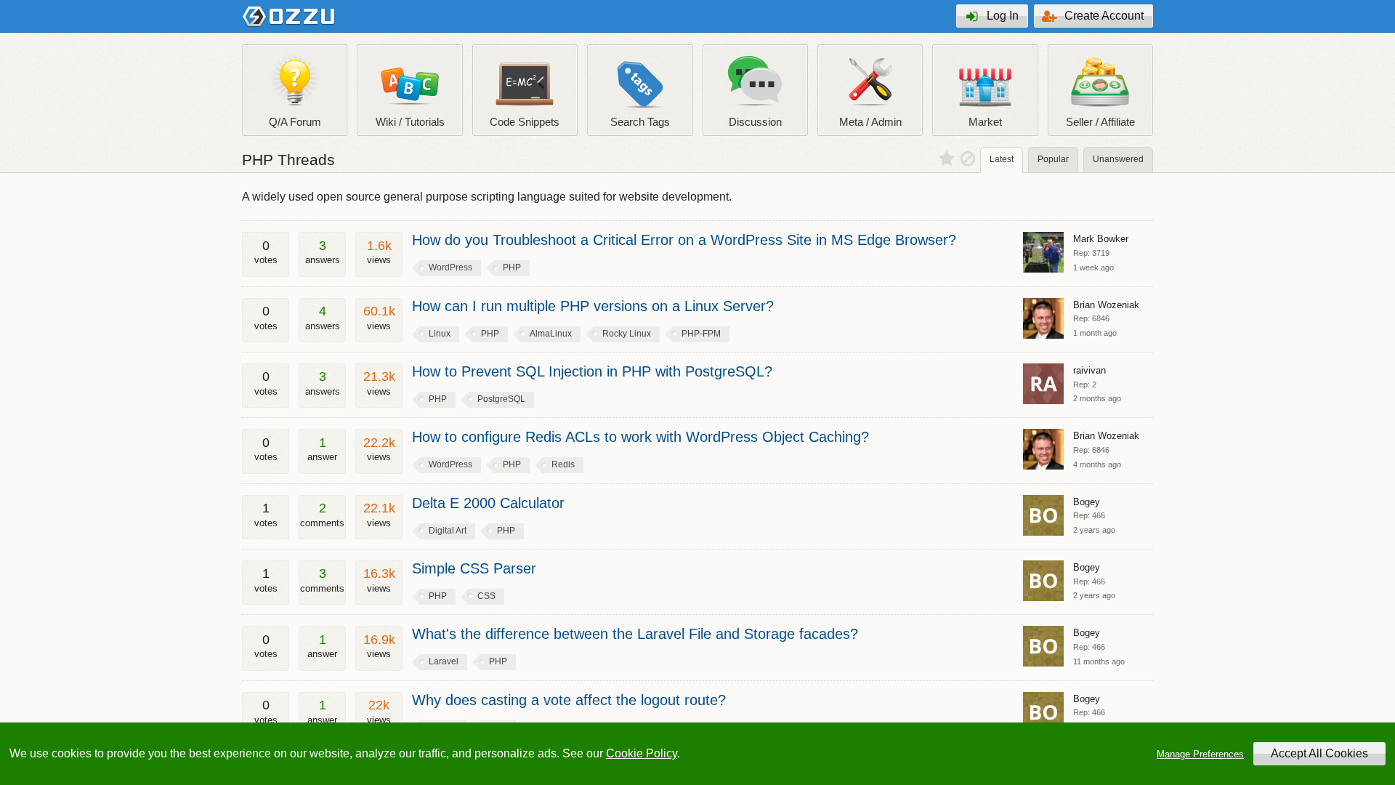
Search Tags (640, 122)
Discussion (755, 122)
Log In (1003, 15)
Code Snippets (524, 122)
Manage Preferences (1200, 754)
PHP (512, 267)
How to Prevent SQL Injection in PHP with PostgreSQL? (592, 371)
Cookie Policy (641, 753)
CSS (486, 596)
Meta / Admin (870, 122)
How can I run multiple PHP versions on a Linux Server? (593, 306)
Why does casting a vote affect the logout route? (569, 700)
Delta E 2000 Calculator (488, 503)
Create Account (1104, 15)
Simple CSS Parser (474, 568)
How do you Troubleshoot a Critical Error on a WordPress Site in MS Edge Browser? (684, 240)
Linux (439, 334)
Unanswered (1118, 159)
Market (985, 122)
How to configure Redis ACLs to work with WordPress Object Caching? (640, 437)
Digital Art (447, 531)
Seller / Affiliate (1100, 122)
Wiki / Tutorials (410, 122)
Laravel (443, 661)
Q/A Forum (295, 122)
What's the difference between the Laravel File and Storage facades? (635, 634)
